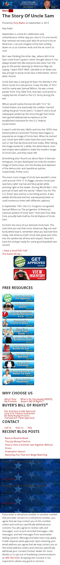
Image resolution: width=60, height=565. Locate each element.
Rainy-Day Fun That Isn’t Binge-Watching (26, 454)
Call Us (7, 428)
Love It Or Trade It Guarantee (19, 413)
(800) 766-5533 (9, 479)
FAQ (30, 428)
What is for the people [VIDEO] (36, 399)
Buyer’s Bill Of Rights (32, 401)
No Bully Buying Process (17, 416)
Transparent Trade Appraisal (19, 418)
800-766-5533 (12, 557)
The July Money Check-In (17, 441)
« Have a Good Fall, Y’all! (14, 250)
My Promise (10, 401)
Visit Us (19, 428)
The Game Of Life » (12, 253)
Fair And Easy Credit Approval (19, 411)
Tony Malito (19, 22)
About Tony (10, 399)
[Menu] (11, 10)
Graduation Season (15, 451)
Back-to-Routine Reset (16, 438)
